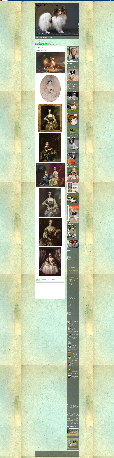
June (69, 304)
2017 (69, 258)
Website (51, 37)
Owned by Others (71, 413)
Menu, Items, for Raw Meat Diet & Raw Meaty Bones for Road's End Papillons (75, 328)
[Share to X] (53, 279)
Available (70, 407)
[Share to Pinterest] (54, 279)
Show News (73, 423)
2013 (69, 313)
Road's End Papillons (47, 5)
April (69, 306)
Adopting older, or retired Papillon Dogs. (75, 334)
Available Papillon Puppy (72, 266)
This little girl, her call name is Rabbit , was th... (72, 277)
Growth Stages (74, 411)
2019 (69, 256)
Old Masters (39, 280)
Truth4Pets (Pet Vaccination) (72, 402)
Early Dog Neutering (70, 400)
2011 (69, 315)
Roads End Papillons (75, 418)
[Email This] (51, 279)
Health (71, 412)
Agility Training (76, 406)
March (70, 307)
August (70, 265)
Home (37, 37)
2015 (69, 311)
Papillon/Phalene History (70, 415)
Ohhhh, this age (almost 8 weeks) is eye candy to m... (73, 283)
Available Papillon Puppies (73, 408)
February (70, 308)
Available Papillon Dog (75, 321)
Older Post (62, 296)
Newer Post (38, 296)
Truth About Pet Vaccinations (72, 401)
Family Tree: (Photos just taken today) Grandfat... (73, 267)
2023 (69, 251)
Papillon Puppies (71, 414)
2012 (69, 314)
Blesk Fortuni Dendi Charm (72, 298)
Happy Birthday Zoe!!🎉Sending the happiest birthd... (73, 270)
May (69, 305)
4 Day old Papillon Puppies (72, 284)
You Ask (68, 424)
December (70, 260)
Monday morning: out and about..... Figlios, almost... (73, 301)
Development (70, 409)
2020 (69, 255)
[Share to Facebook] (53, 279)
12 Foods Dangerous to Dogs (72, 285)
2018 (69, 257)
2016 (69, 259)
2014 (69, 312)
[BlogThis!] (52, 279)
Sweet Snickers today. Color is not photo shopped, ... (73, 295)
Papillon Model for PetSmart (72, 269)
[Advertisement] (50, 289)
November (70, 261)
